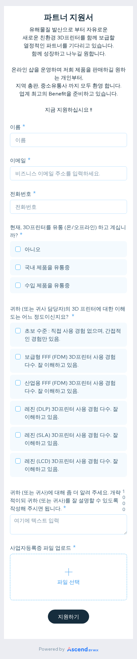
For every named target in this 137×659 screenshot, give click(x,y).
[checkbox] (68, 250)
